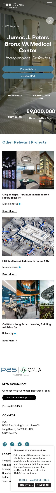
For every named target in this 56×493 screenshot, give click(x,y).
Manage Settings (39, 480)
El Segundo (8, 468)
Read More (9, 210)
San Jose (7, 473)
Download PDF (28, 76)
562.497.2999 (9, 432)
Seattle (6, 481)
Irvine (5, 477)
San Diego (8, 464)
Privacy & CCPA (12, 405)
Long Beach (8, 460)
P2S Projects (10, 26)
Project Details (28, 69)
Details (23, 480)
